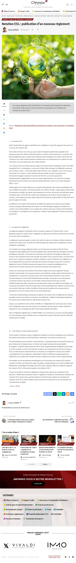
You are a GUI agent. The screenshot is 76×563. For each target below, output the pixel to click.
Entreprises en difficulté (26, 444)
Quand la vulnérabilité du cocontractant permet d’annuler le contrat (47, 450)
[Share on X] (4, 115)
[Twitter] (65, 557)
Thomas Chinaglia (46, 455)
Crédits (58, 557)
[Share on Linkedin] (4, 124)
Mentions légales (52, 557)
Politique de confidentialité (54, 555)
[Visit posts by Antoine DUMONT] (4, 403)
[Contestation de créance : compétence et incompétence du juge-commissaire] (28, 440)
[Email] (4, 128)
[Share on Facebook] (4, 110)
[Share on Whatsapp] (4, 119)
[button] (3, 4)
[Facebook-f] (69, 557)
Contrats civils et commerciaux (46, 444)
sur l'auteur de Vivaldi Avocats (16, 407)
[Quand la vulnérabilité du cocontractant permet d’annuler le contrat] (47, 440)
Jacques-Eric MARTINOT (11, 455)
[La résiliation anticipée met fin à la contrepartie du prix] (65, 440)
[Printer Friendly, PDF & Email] (15, 386)
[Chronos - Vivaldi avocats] (38, 4)
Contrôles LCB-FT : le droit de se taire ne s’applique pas (9, 450)
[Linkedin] (73, 557)
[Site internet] (73, 403)
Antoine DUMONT (13, 30)
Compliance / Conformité (24, 19)
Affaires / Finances (8, 19)
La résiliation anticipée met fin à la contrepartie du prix (65, 450)
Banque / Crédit (8, 441)
